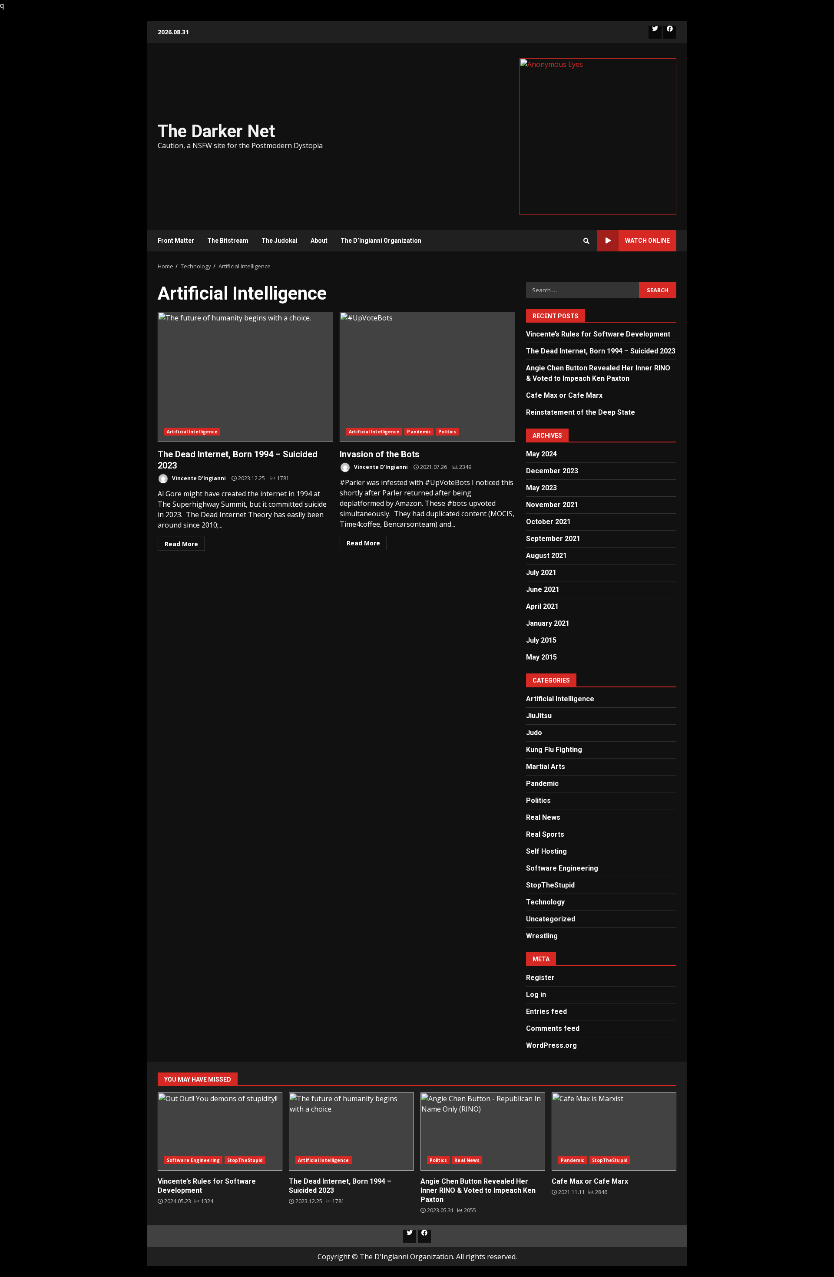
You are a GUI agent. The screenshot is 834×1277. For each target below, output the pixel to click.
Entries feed (546, 1011)
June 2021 (542, 589)
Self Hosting (546, 851)
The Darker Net (216, 131)
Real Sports (545, 834)
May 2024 (541, 454)
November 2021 (552, 505)
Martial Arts (545, 766)
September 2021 (553, 539)
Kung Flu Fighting (554, 750)
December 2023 (552, 471)
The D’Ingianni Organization (381, 240)
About (319, 240)
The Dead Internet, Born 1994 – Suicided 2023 (245, 377)
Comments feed (552, 1028)
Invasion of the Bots (427, 377)
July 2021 (541, 572)
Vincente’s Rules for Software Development (598, 334)
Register (540, 977)
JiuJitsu (539, 716)
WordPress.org (551, 1045)
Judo (534, 733)
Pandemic (419, 432)
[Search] (586, 241)
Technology (545, 902)
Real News (543, 817)
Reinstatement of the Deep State (580, 412)
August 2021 (546, 555)
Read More (181, 544)
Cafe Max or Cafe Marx (564, 395)
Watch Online (647, 240)
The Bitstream (227, 240)
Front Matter (176, 240)
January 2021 (547, 623)
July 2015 (541, 640)
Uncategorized (550, 919)
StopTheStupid (550, 885)
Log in (536, 994)
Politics (447, 432)
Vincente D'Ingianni (198, 478)
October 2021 (548, 522)
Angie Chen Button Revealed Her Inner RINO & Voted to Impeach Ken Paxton (482, 1131)
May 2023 (541, 488)
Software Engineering (562, 868)
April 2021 (542, 606)
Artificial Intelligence (192, 432)
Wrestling (542, 936)
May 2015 (541, 657)
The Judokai (279, 240)
